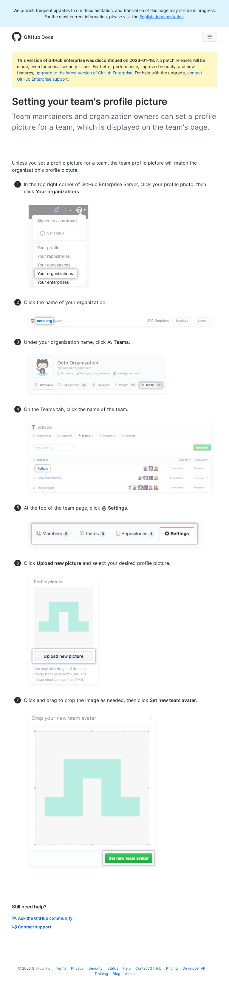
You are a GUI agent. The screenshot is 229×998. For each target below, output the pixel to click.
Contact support (34, 926)
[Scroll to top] (216, 985)
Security (96, 968)
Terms (61, 968)
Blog (116, 973)
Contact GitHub (148, 968)
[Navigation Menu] (209, 37)
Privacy (77, 968)
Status (112, 968)
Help (127, 968)
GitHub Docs (38, 37)
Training (101, 973)
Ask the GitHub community (45, 918)
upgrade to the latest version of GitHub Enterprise (83, 72)
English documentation (162, 16)
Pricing (172, 968)
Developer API (194, 968)
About (130, 973)
